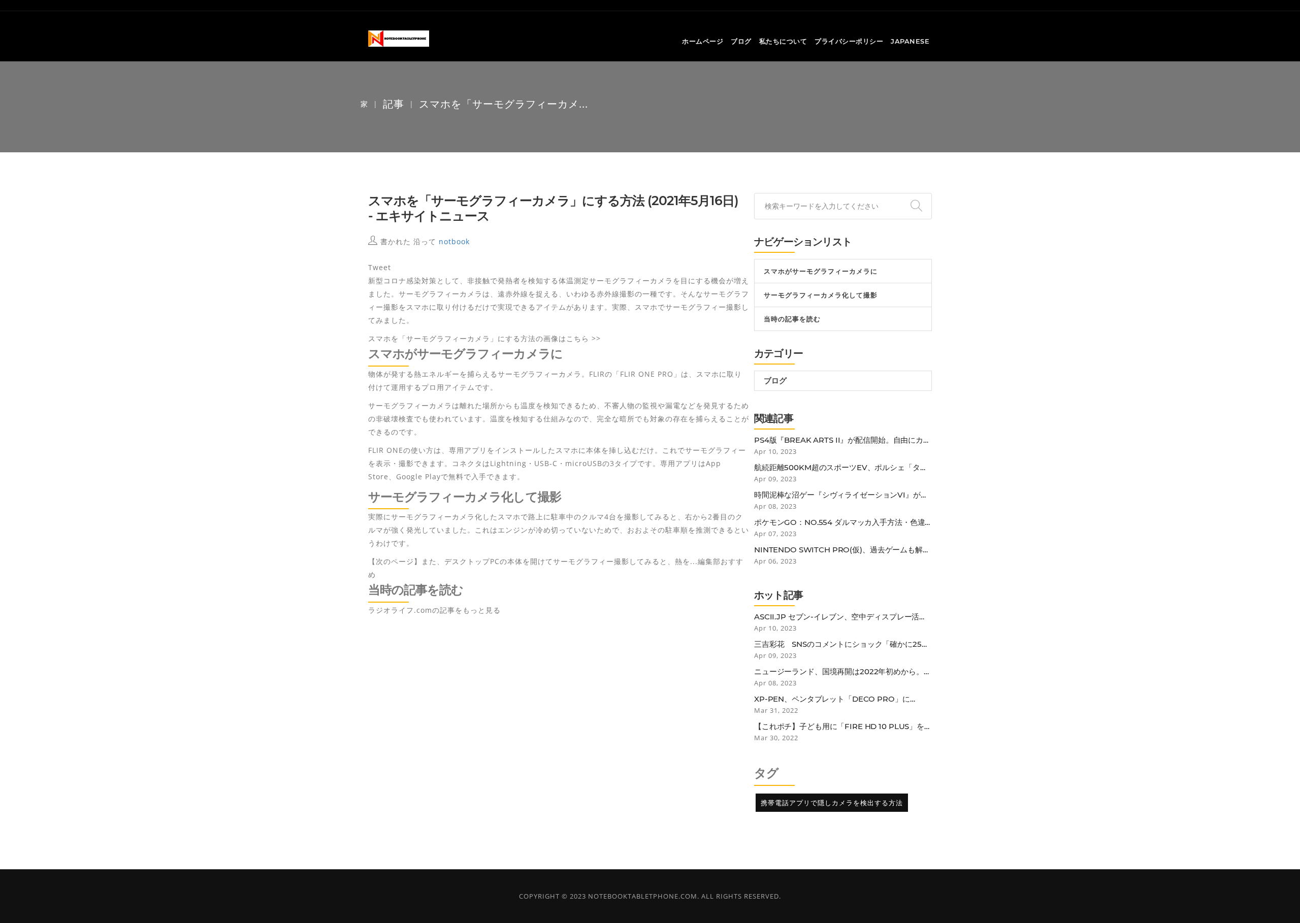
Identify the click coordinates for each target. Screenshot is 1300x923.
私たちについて (783, 41)
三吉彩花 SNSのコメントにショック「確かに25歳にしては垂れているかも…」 (841, 644)
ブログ (741, 41)
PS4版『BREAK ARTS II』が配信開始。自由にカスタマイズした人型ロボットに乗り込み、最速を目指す (842, 440)
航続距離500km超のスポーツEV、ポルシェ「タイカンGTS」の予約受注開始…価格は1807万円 (841, 467)
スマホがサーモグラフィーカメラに (821, 271)
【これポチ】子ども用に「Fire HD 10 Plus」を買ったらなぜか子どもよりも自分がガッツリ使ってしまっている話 (843, 726)
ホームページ (702, 41)
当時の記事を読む (792, 318)
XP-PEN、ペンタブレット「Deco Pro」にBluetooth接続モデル (832, 699)
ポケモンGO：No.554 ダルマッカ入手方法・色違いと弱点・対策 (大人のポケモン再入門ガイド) (839, 522)
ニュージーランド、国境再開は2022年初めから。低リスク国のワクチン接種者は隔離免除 (842, 671)
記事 (393, 104)
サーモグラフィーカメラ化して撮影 (821, 295)
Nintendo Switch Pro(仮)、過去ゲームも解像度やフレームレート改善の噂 (842, 549)
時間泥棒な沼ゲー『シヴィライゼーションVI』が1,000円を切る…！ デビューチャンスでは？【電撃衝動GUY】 (842, 495)
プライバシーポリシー (849, 41)
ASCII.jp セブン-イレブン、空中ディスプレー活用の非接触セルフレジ (840, 616)
